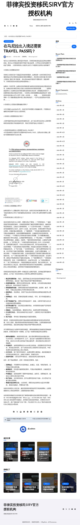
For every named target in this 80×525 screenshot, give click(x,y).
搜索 (57, 41)
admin (32, 429)
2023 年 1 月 (60, 235)
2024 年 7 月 (60, 155)
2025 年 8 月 (60, 105)
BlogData (44, 522)
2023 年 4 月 (60, 222)
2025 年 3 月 (60, 119)
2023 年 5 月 (60, 217)
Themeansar (52, 522)
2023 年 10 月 (61, 195)
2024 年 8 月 (60, 150)
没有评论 (24, 56)
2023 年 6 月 (60, 213)
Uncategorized (8, 41)
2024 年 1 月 (60, 181)
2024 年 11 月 (60, 137)
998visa (59, 273)
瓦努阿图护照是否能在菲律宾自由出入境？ (30, 489)
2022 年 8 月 (60, 240)
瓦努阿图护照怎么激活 (63, 77)
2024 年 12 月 (61, 132)
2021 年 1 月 (60, 253)
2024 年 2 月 (60, 177)
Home (31, 26)
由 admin (9, 56)
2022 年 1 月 (60, 244)
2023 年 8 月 (60, 204)
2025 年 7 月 (60, 110)
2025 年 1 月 (60, 128)
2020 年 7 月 (60, 258)
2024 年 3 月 (60, 172)
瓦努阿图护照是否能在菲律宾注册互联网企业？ (11, 489)
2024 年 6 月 (60, 159)
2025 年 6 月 (60, 114)
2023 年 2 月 (60, 231)
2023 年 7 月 (60, 208)
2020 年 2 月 (60, 262)
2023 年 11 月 (60, 190)
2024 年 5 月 (60, 163)
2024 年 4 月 (60, 168)
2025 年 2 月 (60, 123)
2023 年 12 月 (60, 186)
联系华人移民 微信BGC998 (43, 26)
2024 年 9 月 (60, 146)
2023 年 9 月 (60, 199)
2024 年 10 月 (61, 141)
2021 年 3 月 (60, 249)
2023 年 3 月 (60, 226)
